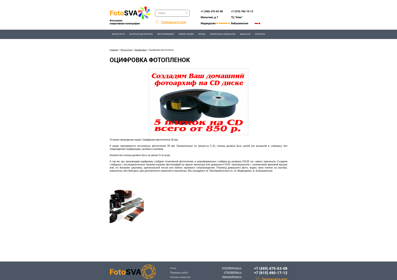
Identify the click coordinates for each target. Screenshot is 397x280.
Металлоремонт (165, 34)
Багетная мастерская (141, 34)
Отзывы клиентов (180, 277)
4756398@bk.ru (232, 272)
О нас (173, 268)
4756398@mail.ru (231, 268)
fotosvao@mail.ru (231, 276)
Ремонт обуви (186, 34)
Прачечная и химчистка (222, 34)
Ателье (201, 34)
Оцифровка (140, 50)
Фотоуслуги (118, 34)
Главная (114, 50)
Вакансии (245, 34)
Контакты (260, 34)
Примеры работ (179, 272)
